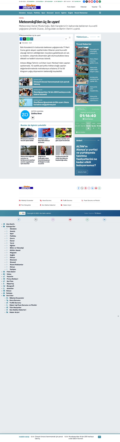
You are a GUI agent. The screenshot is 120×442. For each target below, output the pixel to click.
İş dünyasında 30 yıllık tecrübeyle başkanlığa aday (62, 158)
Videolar (84, 7)
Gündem (22, 13)
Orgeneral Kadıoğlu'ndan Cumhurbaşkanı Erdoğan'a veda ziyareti (44, 160)
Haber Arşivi (67, 205)
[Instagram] (89, 188)
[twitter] (36, 219)
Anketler (10, 288)
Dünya (12, 257)
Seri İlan (9, 281)
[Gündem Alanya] (30, 6)
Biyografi (10, 286)
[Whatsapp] (99, 188)
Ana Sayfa (10, 224)
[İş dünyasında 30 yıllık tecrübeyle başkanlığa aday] (64, 150)
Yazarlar (94, 7)
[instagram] (53, 219)
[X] (82, 188)
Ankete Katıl (82, 172)
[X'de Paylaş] (24, 38)
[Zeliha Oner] (25, 115)
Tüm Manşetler (26, 205)
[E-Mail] (32, 117)
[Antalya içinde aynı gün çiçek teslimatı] (64, 132)
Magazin (13, 253)
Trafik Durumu (67, 200)
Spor (43, 13)
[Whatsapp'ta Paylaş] (28, 38)
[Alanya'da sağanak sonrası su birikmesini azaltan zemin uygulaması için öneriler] (29, 150)
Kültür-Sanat (15, 250)
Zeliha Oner (36, 113)
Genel (21, 18)
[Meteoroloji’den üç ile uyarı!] (46, 35)
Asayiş (29, 13)
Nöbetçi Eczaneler (27, 200)
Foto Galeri (71, 7)
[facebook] (18, 219)
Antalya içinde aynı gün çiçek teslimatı (63, 139)
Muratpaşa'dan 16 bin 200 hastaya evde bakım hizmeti (81, 437)
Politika (37, 13)
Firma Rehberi (12, 279)
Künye (12, 267)
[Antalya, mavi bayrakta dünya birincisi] (46, 132)
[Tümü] (98, 37)
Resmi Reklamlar (81, 13)
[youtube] (70, 219)
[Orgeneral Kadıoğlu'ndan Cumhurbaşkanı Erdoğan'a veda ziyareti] (46, 150)
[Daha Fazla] (31, 38)
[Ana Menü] (100, 13)
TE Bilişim (97, 213)
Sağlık (70, 13)
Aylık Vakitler (81, 132)
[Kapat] (119, 316)
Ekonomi (50, 13)
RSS (23, 213)
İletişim (13, 269)
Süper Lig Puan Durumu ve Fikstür (23, 305)
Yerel (12, 243)
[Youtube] (96, 188)
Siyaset (13, 262)
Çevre (57, 13)
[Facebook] (78, 188)
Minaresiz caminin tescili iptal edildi (27, 139)
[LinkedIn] (92, 188)
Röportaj (10, 284)
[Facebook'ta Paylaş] (21, 38)
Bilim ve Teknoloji (17, 248)
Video (8, 274)
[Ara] (100, 7)
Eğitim (63, 13)
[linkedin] (104, 219)
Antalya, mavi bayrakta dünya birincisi (44, 140)
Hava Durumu (46, 200)
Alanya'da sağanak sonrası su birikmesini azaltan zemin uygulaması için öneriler (28, 160)
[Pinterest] (85, 188)
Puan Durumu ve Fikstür (92, 200)
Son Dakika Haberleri (49, 205)
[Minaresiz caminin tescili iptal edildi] (29, 132)
